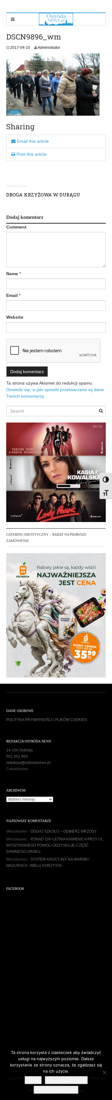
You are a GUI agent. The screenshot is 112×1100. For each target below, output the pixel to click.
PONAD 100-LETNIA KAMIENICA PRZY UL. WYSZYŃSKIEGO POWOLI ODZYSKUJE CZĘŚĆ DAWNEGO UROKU (55, 845)
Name (12, 273)
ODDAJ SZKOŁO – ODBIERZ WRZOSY (63, 831)
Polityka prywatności (56, 1089)
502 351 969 (17, 756)
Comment (16, 226)
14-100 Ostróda (19, 750)
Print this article (31, 154)
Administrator (49, 47)
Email (12, 295)
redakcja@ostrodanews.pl (28, 762)
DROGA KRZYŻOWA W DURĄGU (43, 195)
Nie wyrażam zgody (66, 1080)
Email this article (32, 141)
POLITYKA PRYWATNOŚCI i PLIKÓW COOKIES (46, 720)
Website (14, 317)
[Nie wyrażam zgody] (104, 1072)
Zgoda (33, 1080)
